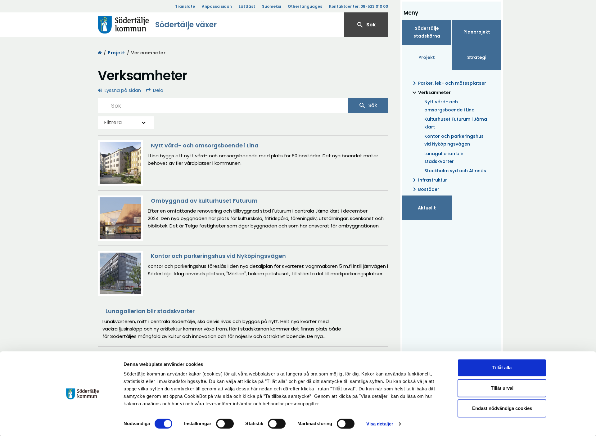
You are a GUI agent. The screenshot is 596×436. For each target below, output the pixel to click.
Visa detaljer (379, 423)
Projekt (116, 53)
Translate (185, 6)
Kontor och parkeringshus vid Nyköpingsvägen (454, 140)
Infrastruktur (429, 180)
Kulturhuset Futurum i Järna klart (455, 123)
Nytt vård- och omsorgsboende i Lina (449, 106)
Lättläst (247, 6)
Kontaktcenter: (358, 6)
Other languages (305, 6)
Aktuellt (427, 208)
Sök (366, 25)
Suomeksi (271, 6)
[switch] (225, 424)
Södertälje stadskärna (426, 32)
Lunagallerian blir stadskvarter (443, 157)
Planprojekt (476, 32)
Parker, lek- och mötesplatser (448, 83)
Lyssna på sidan (123, 90)
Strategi (476, 57)
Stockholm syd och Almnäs (455, 171)
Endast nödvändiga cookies (502, 408)
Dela (158, 90)
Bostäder (425, 189)
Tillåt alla (502, 367)
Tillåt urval (502, 388)
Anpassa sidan (217, 6)
